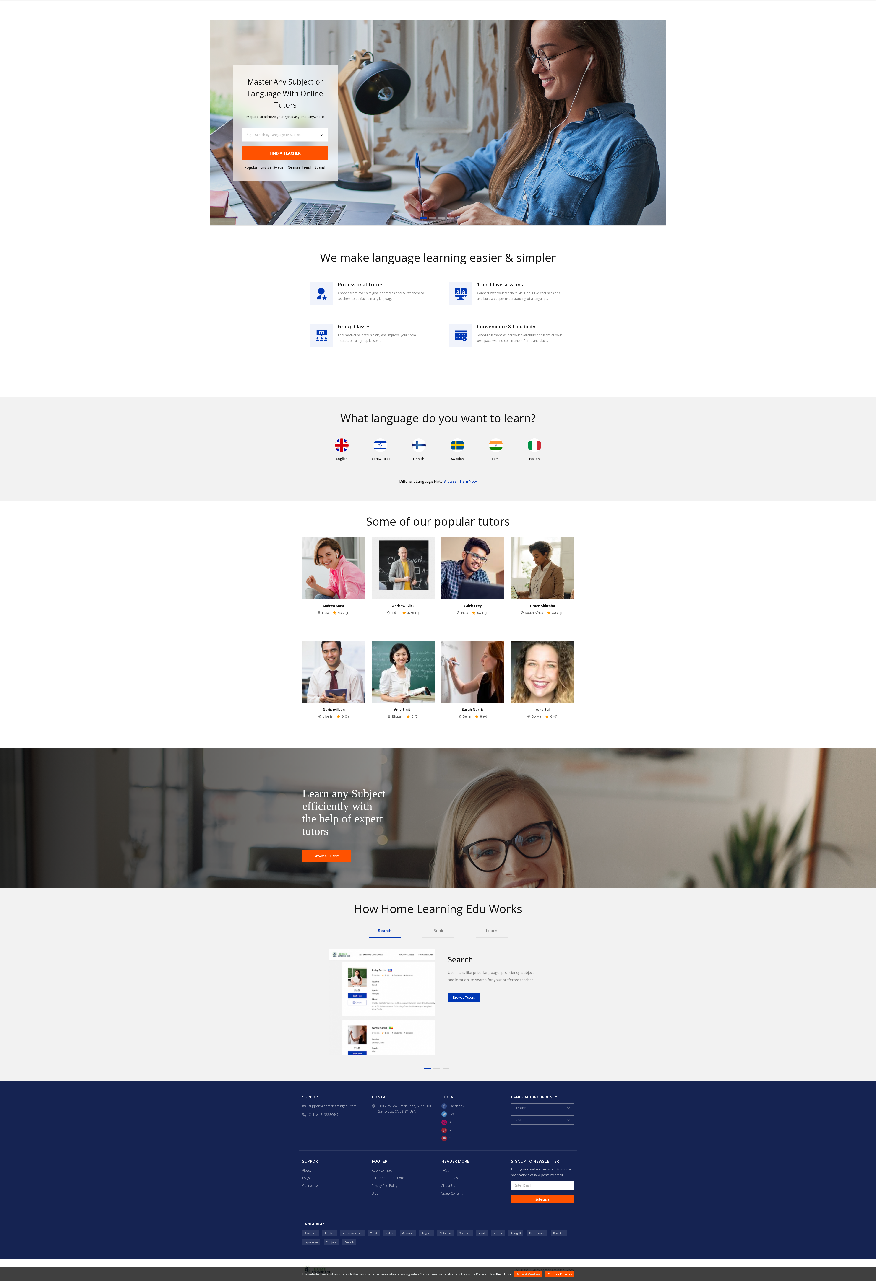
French (349, 1242)
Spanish (320, 167)
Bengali (516, 1233)
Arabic (498, 1233)
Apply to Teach (383, 1170)
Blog (375, 1193)
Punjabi (331, 1242)
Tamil (374, 1233)
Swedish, (279, 167)
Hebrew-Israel (352, 1233)
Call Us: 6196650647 (324, 1114)
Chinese (445, 1233)
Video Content (452, 1193)
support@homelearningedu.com (333, 1106)
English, (266, 167)
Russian (558, 1233)
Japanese (311, 1242)
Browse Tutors (326, 855)
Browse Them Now (460, 481)
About (306, 1170)
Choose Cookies (560, 1274)
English (427, 1233)
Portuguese (537, 1233)
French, (307, 167)
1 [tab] (423, 218)
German (408, 1233)
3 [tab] (441, 218)
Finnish (329, 1233)
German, (294, 167)
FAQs (306, 1178)
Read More (503, 1274)
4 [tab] (450, 218)
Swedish (311, 1233)
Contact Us (310, 1185)
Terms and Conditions (388, 1178)
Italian (390, 1233)
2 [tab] (432, 218)
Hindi (482, 1233)
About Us (448, 1185)
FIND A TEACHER (285, 153)
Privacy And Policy (384, 1185)
